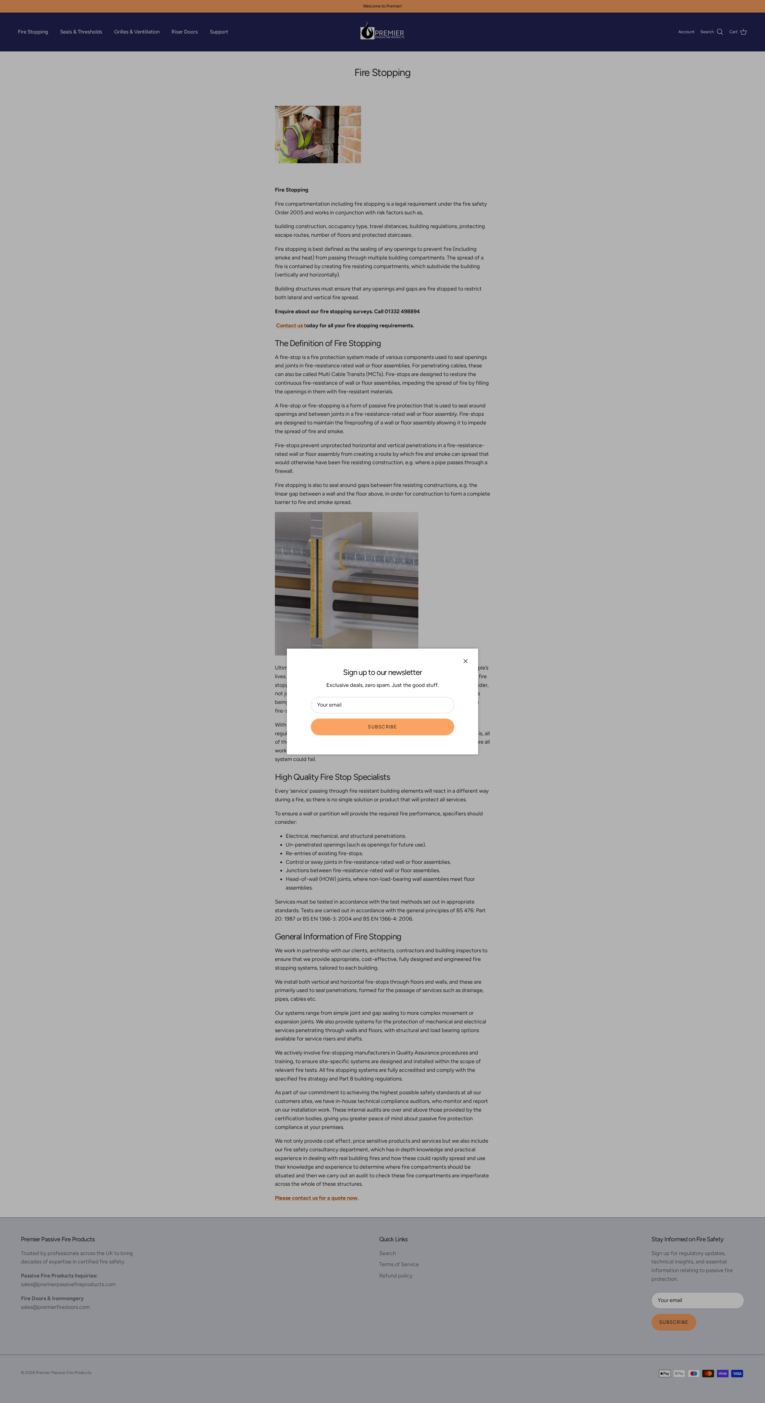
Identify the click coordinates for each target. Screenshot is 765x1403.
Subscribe (382, 727)
